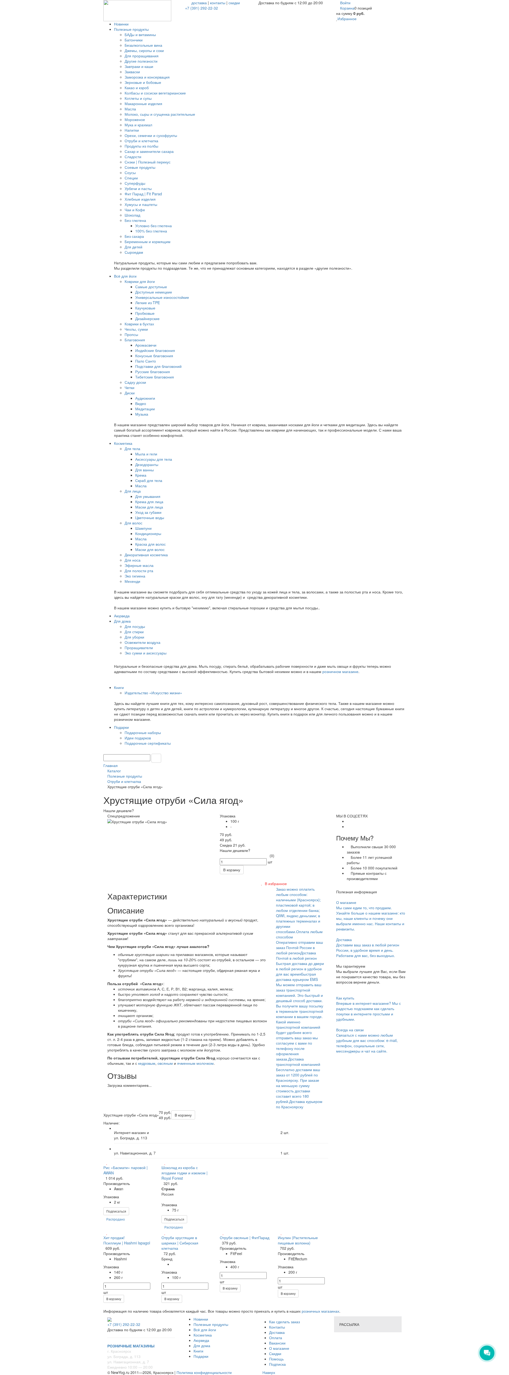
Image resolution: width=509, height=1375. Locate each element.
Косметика (203, 1335)
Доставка (277, 1332)
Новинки (201, 1319)
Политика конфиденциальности (204, 1372)
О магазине (279, 1348)
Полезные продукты (211, 1324)
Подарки (201, 1356)
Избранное (347, 18)
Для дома (202, 1345)
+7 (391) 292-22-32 (201, 8)
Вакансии (277, 1343)
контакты (217, 2)
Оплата (275, 1337)
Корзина (347, 8)
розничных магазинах (320, 1311)
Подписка (277, 1364)
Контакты (277, 1327)
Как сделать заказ (284, 1321)
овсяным (165, 1063)
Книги (198, 1351)
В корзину (113, 1298)
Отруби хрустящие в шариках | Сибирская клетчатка (179, 1243)
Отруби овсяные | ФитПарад (244, 1237)
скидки (234, 2)
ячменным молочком (195, 1063)
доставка (199, 2)
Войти (345, 2)
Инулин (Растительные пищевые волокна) (298, 1240)
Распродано (115, 1219)
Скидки (275, 1353)
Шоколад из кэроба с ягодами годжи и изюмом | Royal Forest (184, 1173)
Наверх (268, 1372)
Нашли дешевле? (235, 850)
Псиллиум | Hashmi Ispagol (126, 1242)
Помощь (276, 1358)
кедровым (146, 1063)
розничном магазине (340, 671)
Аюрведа (201, 1340)
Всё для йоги (205, 1329)
